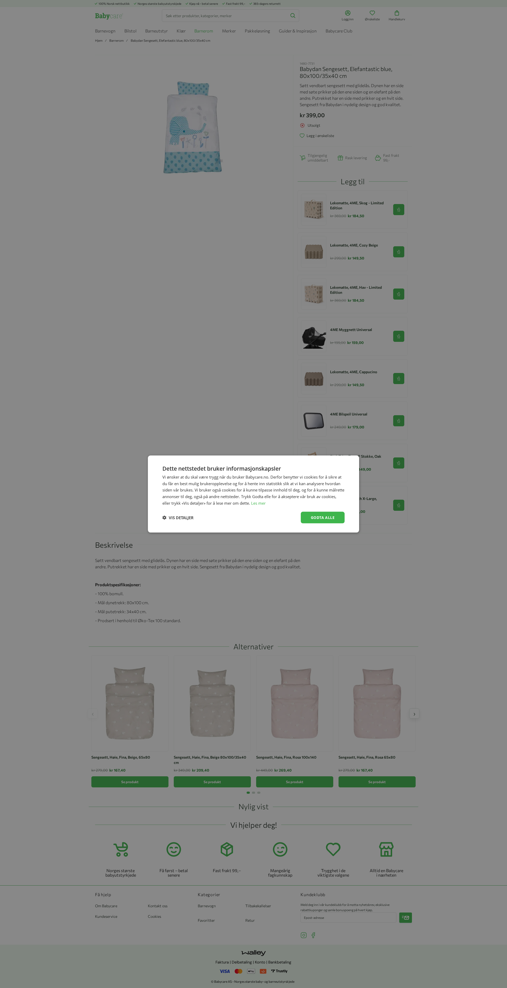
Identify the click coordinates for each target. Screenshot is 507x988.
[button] (178, 517)
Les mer (258, 502)
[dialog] (253, 494)
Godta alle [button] (323, 517)
